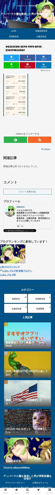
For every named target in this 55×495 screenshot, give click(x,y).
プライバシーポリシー (15, 483)
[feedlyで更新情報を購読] (15, 140)
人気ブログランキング (10, 266)
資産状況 (19, 298)
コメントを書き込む (27, 192)
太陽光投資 (19, 308)
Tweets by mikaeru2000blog (16, 467)
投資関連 (43, 308)
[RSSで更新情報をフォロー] (39, 140)
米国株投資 (42, 298)
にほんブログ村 (8, 274)
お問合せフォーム (40, 483)
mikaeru (20, 206)
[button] (49, 332)
